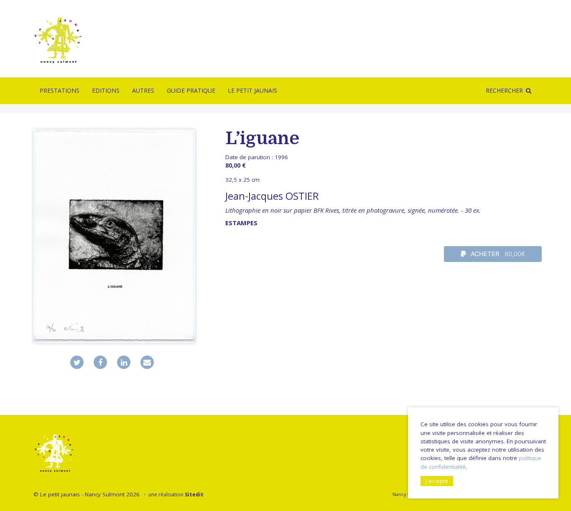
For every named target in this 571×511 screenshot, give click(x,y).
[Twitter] (77, 362)
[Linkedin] (123, 362)
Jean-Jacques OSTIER (272, 196)
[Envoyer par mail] (147, 362)
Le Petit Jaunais (252, 90)
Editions (106, 90)
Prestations (59, 90)
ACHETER (497, 254)
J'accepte (437, 481)
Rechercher (504, 90)
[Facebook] (100, 362)
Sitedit (194, 494)
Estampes (241, 223)
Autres (143, 90)
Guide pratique (191, 90)
